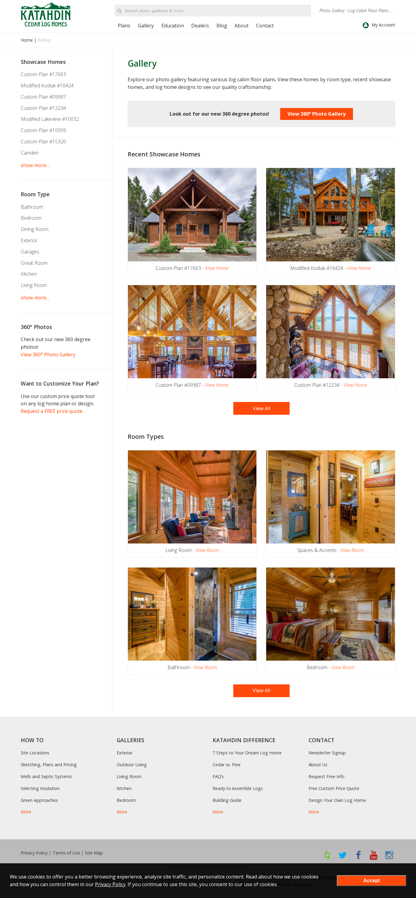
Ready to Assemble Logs (238, 788)
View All (261, 408)
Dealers (200, 25)
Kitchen (29, 274)
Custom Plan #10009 (43, 130)
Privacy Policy (34, 853)
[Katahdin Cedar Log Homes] (46, 14)
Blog (222, 25)
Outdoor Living (132, 764)
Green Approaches (39, 800)
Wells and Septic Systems (46, 776)
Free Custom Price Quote (333, 788)
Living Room (34, 285)
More (26, 812)
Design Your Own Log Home (337, 800)
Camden (30, 152)
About (241, 25)
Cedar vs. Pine (227, 764)
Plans (124, 25)
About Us (317, 764)
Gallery (146, 25)
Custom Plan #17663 (43, 74)
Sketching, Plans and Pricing (49, 764)
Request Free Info (326, 776)
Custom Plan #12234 (43, 108)
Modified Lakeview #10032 (50, 119)
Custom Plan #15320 (43, 141)
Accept (371, 880)
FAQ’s (218, 776)
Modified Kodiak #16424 (47, 85)
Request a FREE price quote (52, 411)
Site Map (94, 853)
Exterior (29, 240)
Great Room (34, 263)
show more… (35, 165)
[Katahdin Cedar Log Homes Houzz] (327, 855)
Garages (30, 251)
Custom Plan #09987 (43, 96)
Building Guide (227, 800)
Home (27, 40)
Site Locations (35, 753)
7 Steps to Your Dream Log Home (247, 753)
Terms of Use (66, 853)
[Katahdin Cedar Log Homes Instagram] (389, 855)
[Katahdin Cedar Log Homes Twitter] (343, 855)
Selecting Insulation (40, 788)
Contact (265, 25)
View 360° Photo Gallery (316, 113)
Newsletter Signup (327, 753)
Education (172, 25)
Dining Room (34, 229)
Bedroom (31, 218)
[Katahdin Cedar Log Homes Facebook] (358, 855)
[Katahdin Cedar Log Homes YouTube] (374, 855)
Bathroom (32, 207)
